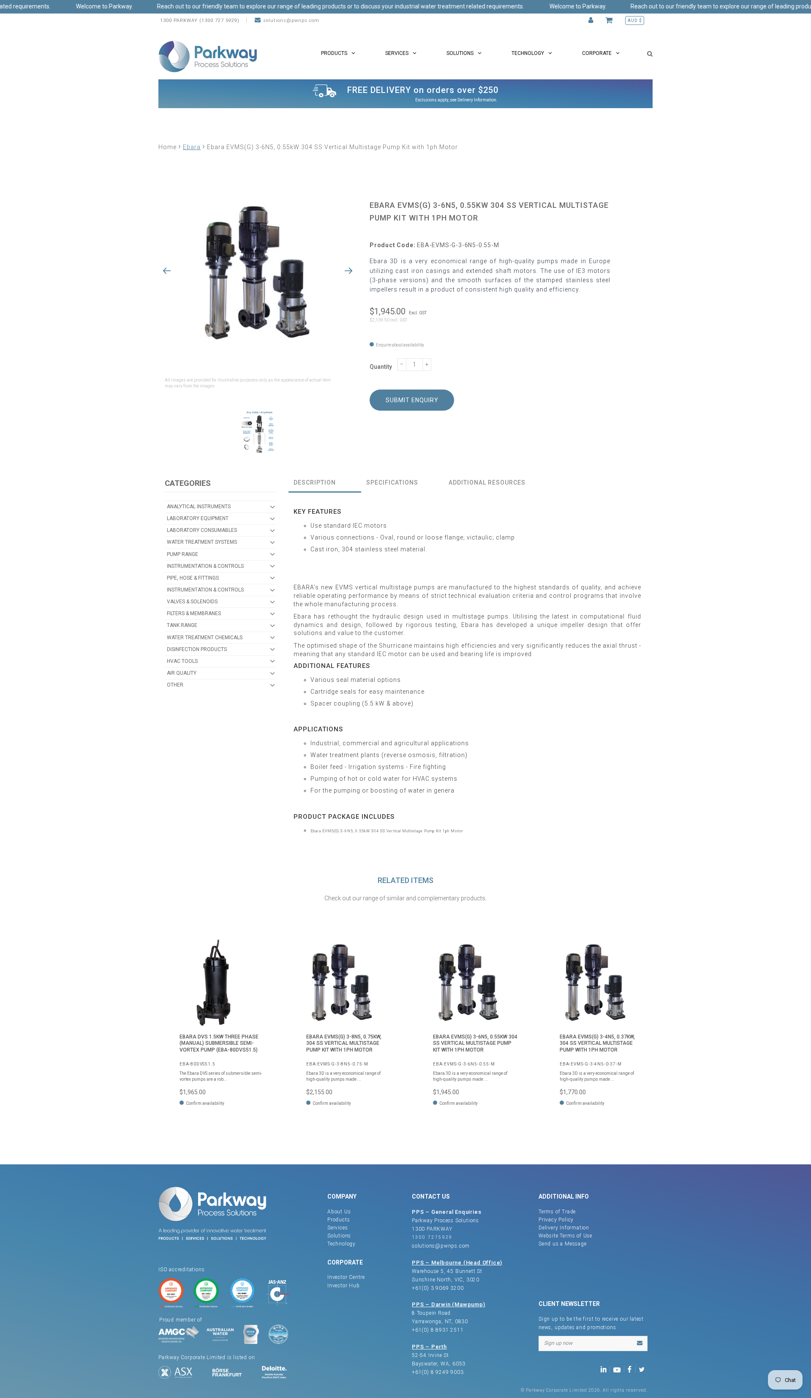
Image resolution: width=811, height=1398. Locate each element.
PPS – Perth (429, 1346)
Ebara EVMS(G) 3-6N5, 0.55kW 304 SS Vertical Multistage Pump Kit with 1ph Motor (475, 1043)
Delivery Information (476, 100)
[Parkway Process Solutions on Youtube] (618, 1369)
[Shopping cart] (610, 20)
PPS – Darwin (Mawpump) (448, 1304)
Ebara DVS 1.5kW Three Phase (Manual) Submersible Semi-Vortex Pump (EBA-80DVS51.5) (219, 1043)
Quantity (381, 366)
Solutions (339, 1236)
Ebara (192, 147)
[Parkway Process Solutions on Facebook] (631, 1369)
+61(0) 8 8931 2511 (437, 1330)
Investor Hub (343, 1286)
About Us (339, 1212)
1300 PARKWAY (432, 1229)
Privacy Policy (556, 1220)
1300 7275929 (432, 1237)
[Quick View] (255, 951)
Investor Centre (346, 1277)
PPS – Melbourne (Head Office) (457, 1262)
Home (167, 147)
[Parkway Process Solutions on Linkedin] (605, 1369)
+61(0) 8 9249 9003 (437, 1372)
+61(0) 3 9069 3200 (437, 1288)
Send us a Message (563, 1244)
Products (338, 1220)
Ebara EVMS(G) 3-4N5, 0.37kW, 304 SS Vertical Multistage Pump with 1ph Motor (597, 1043)
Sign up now (558, 1343)
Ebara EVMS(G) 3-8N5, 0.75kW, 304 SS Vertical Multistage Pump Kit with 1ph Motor (343, 1043)
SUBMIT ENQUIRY (412, 400)
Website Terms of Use (565, 1236)
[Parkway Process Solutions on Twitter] (643, 1369)
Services (337, 1228)
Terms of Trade (557, 1212)
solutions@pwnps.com (291, 20)
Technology (341, 1244)
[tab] (324, 483)
